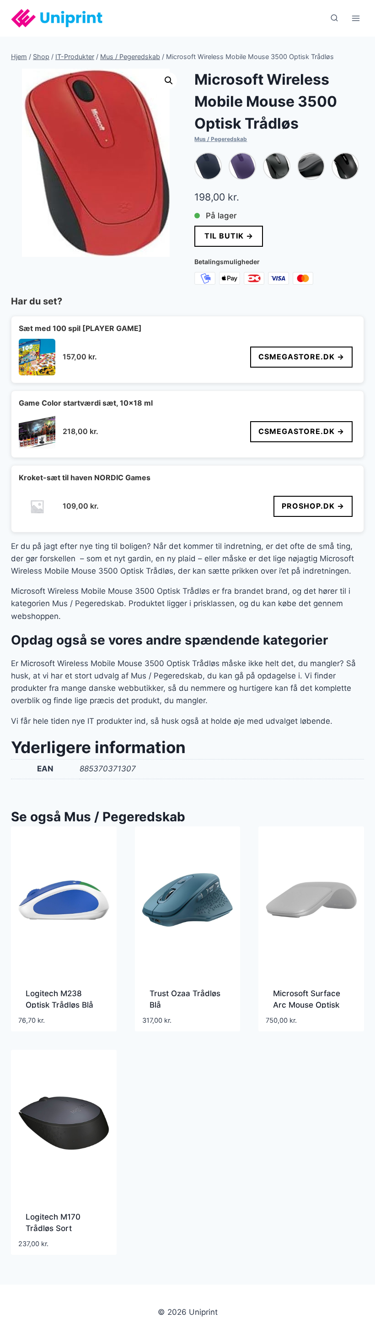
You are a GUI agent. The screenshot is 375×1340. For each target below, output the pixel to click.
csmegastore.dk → (301, 356)
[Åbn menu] (355, 18)
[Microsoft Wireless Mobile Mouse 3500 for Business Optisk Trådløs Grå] (276, 166)
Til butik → (228, 235)
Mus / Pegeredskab (220, 139)
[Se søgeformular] (334, 18)
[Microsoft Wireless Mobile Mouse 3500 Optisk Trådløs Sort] (311, 166)
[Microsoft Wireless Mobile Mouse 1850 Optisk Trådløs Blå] (208, 166)
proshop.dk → (313, 505)
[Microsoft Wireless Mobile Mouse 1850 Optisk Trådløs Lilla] (242, 166)
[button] (169, 80)
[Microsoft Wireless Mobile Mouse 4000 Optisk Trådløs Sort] (345, 166)
